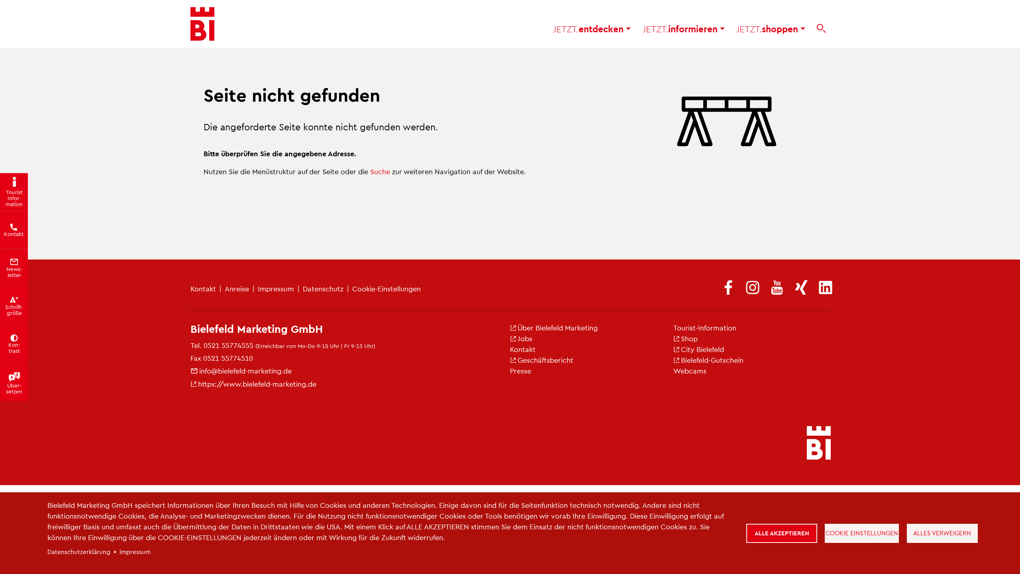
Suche (380, 171)
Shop (689, 338)
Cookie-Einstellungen (386, 288)
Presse (520, 370)
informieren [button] (681, 28)
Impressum (276, 288)
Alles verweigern (942, 533)
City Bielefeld (702, 349)
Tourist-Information (704, 327)
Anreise (237, 288)
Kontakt (203, 288)
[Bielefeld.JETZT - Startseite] (202, 24)
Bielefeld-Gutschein (712, 360)
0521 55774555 (228, 345)
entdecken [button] (589, 28)
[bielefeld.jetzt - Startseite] (819, 443)
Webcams (689, 370)
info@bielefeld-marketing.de (245, 370)
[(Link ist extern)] (728, 288)
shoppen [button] (768, 28)
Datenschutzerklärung (78, 551)
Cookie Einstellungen (862, 533)
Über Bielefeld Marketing (558, 327)
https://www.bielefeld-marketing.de (257, 383)
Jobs (525, 338)
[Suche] (821, 28)
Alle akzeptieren (782, 533)
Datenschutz (323, 288)
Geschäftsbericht (545, 360)
